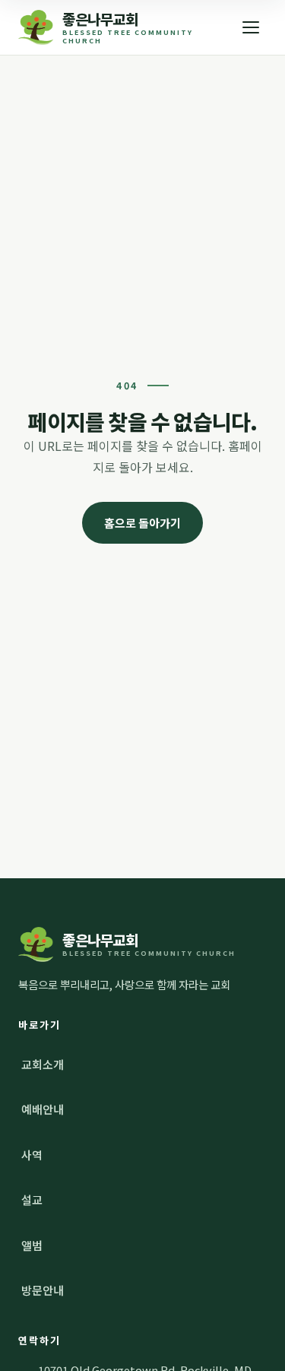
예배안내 (42, 1109)
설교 (32, 1200)
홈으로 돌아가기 (142, 523)
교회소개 (42, 1064)
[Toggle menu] (251, 27)
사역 (32, 1155)
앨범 (32, 1245)
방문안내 (42, 1290)
